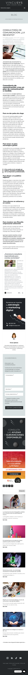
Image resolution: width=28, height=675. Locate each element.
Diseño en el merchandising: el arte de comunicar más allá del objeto (13, 600)
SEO (6, 44)
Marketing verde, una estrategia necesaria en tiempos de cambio (12, 570)
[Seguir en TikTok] (9, 486)
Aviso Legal (5, 663)
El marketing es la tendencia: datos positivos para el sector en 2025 (12, 541)
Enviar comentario (14, 408)
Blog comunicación (8, 40)
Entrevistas (6, 42)
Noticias (12, 42)
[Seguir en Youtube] (12, 486)
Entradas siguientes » (20, 642)
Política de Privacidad (14, 663)
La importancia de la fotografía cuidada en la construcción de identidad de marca (14, 513)
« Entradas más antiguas (9, 642)
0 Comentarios (19, 44)
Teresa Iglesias (9, 37)
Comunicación (17, 40)
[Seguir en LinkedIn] (7, 486)
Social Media (11, 44)
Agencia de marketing (18, 39)
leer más (5, 520)
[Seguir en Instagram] (4, 486)
